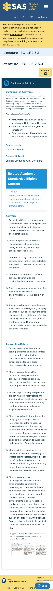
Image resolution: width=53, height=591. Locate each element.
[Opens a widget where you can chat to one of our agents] (42, 586)
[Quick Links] (31, 17)
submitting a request (27, 41)
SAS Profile (16, 34)
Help (8, 587)
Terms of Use (33, 587)
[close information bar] (47, 34)
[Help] (23, 17)
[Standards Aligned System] (21, 6)
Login (44, 17)
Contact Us (18, 587)
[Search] (16, 17)
